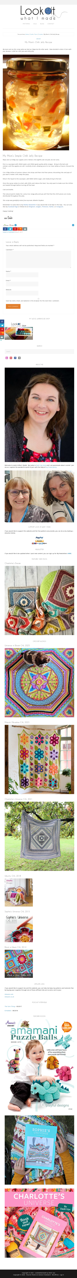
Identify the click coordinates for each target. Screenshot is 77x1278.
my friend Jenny (51, 467)
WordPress (55, 1275)
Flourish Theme (31, 1275)
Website (8, 290)
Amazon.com (9, 994)
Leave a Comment (9, 232)
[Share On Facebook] (5, 229)
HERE (69, 553)
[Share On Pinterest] (15, 229)
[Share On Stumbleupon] (20, 229)
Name (8, 271)
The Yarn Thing (10, 1006)
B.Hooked (8, 1010)
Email (8, 280)
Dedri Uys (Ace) (41, 465)
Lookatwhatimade (40, 1273)
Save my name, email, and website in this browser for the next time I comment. (32, 301)
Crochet (38, 38)
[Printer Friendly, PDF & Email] (8, 225)
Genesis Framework (44, 1275)
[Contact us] (24, 229)
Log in (62, 1275)
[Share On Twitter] (10, 229)
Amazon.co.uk (9, 997)
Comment (10, 250)
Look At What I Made (44, 13)
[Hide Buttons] (1, 340)
